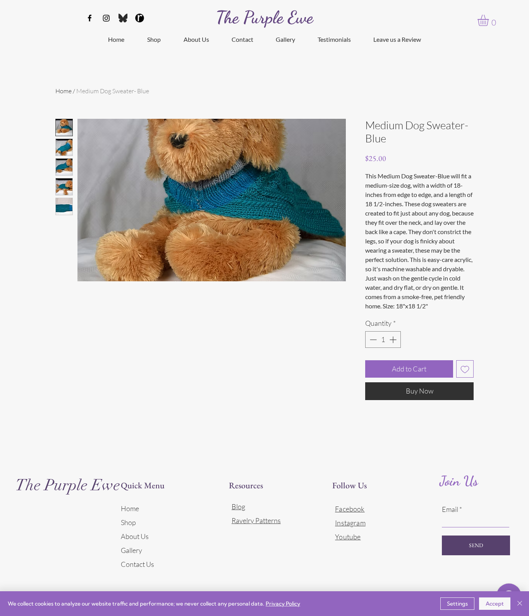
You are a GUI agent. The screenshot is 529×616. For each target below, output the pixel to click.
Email (450, 509)
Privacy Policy (283, 603)
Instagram (350, 522)
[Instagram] (106, 18)
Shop (128, 522)
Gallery (131, 550)
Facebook (349, 509)
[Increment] (394, 339)
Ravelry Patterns (256, 520)
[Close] (519, 603)
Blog (238, 506)
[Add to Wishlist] (465, 369)
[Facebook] (89, 18)
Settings (457, 603)
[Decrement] (372, 339)
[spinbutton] (383, 339)
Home (63, 91)
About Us (135, 536)
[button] (489, 20)
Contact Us (137, 564)
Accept (495, 603)
